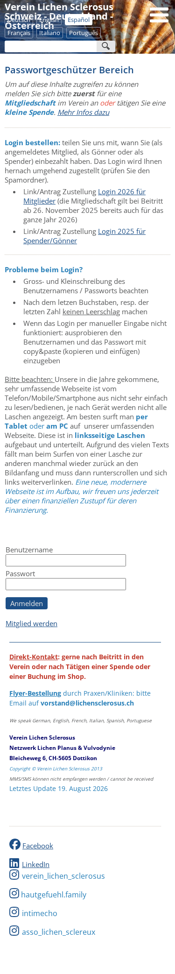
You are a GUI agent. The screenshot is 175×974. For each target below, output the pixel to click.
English (49, 19)
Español (79, 19)
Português (83, 32)
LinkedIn (35, 864)
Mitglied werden (31, 623)
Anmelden (26, 603)
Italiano (49, 32)
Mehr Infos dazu (83, 112)
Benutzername (29, 549)
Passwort (20, 573)
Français (18, 32)
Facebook (37, 845)
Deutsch (18, 19)
